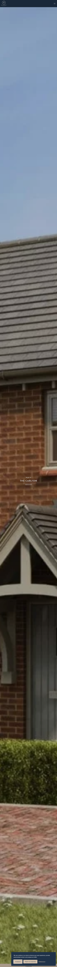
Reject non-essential (30, 961)
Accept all (17, 961)
